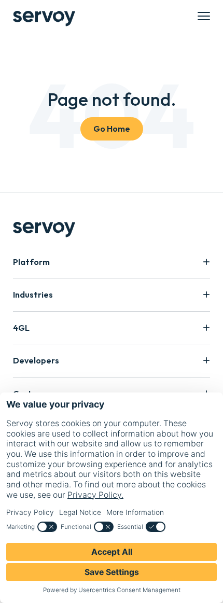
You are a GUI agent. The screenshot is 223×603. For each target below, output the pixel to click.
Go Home (111, 128)
